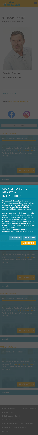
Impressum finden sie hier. (26, 231)
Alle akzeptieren (29, 243)
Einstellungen (30, 237)
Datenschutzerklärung (8, 231)
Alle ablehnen (15, 237)
